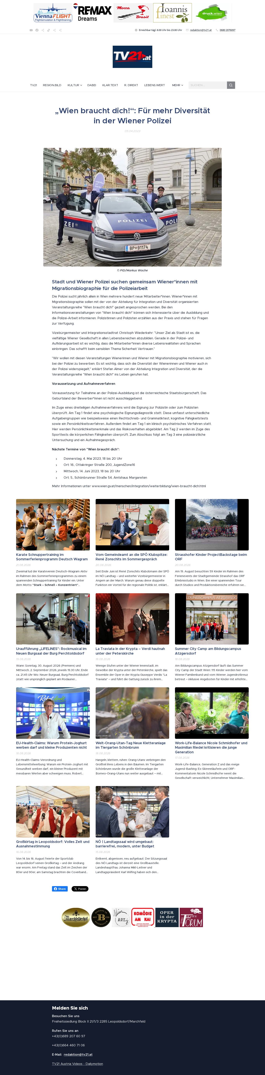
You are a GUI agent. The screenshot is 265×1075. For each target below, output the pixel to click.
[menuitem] (35, 85)
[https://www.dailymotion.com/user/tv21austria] (60, 30)
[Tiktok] (48, 30)
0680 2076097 (227, 30)
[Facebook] (37, 30)
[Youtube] (31, 30)
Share (62, 888)
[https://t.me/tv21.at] (54, 30)
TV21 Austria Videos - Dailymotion (77, 1064)
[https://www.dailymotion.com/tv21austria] (42, 30)
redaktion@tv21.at (201, 30)
